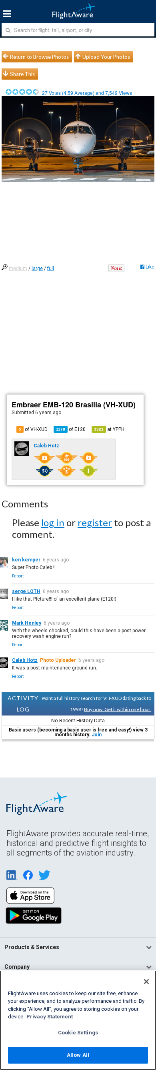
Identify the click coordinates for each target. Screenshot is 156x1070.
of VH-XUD (33, 429)
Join (97, 734)
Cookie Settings (78, 1033)
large (37, 268)
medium (18, 268)
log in (52, 522)
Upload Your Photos (106, 57)
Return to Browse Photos (39, 57)
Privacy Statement (49, 1017)
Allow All (78, 1055)
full (50, 268)
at (109, 429)
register (95, 522)
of (71, 429)
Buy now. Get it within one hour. (117, 709)
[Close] (146, 981)
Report (18, 576)
